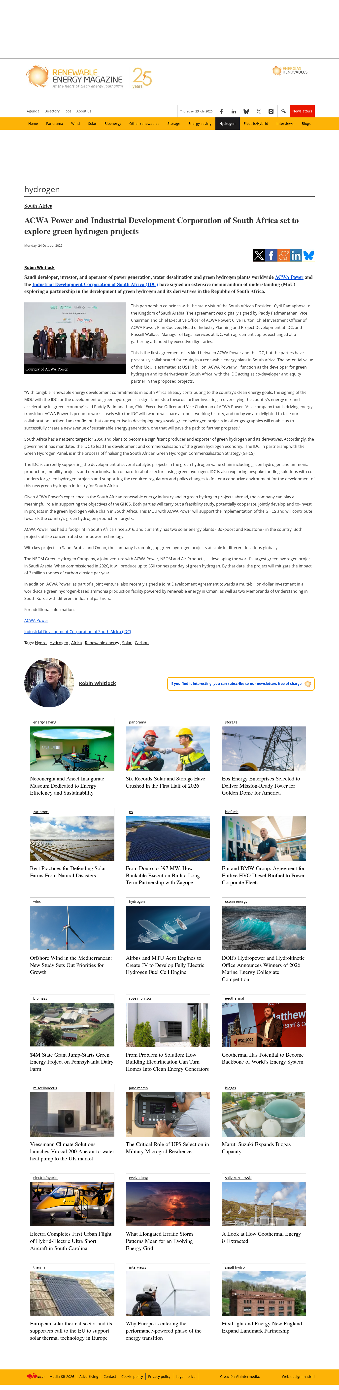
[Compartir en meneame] (283, 255)
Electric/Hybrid (256, 123)
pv (131, 811)
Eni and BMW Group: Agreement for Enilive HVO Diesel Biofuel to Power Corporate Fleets (263, 875)
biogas (230, 1088)
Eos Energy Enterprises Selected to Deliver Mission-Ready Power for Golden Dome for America (261, 785)
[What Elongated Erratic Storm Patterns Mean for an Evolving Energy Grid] (168, 1206)
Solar (92, 123)
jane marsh (138, 1088)
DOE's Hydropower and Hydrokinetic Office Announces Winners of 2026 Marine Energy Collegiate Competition (263, 968)
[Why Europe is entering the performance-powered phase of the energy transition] (168, 1300)
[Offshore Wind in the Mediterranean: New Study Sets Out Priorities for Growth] (72, 938)
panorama (137, 722)
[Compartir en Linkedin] (296, 255)
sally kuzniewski (238, 1177)
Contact (109, 1376)
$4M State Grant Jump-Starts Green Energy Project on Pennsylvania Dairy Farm (71, 1061)
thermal (39, 1267)
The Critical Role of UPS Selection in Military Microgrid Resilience (167, 1147)
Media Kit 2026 (61, 1376)
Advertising (88, 1376)
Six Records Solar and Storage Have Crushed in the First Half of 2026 (165, 782)
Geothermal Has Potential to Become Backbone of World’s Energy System (263, 1058)
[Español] (290, 70)
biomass (40, 998)
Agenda (33, 111)
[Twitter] (258, 111)
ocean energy (236, 901)
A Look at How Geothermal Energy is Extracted (261, 1237)
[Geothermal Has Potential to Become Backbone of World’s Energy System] (264, 1032)
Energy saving (199, 123)
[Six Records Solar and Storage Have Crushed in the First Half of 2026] (168, 755)
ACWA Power (289, 277)
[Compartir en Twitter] (259, 255)
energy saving (44, 722)
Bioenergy (112, 123)
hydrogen (137, 901)
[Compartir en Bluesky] (308, 255)
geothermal (234, 998)
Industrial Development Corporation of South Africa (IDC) (95, 284)
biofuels (231, 811)
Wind (75, 123)
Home (33, 123)
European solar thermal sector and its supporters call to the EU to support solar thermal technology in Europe (71, 1330)
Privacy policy (159, 1376)
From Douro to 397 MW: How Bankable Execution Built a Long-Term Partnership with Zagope (164, 875)
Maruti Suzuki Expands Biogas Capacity (256, 1147)
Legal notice (186, 1376)
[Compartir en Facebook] (271, 255)
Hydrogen (227, 123)
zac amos (41, 811)
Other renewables (144, 123)
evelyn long (138, 1177)
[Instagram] (271, 111)
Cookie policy (132, 1376)
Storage (174, 123)
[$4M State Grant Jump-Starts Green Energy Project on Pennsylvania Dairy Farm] (72, 1026)
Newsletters (302, 111)
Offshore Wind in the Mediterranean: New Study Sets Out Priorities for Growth (71, 964)
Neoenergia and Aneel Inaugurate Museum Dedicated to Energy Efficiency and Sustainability (67, 785)
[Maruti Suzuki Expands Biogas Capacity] (264, 1124)
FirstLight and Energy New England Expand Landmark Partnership (262, 1327)
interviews (137, 1267)
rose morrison (140, 998)
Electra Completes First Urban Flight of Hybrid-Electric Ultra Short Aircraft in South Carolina (70, 1240)
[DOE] (264, 935)
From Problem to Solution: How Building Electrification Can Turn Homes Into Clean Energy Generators (167, 1061)
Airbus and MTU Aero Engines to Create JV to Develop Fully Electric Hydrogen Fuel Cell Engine (165, 964)
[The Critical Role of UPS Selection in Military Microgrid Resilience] (168, 1121)
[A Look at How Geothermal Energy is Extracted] (264, 1214)
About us (83, 111)
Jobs (68, 111)
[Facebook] (221, 111)
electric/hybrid (45, 1177)
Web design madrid (298, 1376)
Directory (52, 111)
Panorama (54, 123)
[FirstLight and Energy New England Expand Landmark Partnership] (264, 1304)
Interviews (285, 123)
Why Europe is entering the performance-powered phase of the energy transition (164, 1330)
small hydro (235, 1267)
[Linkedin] (234, 111)
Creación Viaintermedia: (240, 1376)
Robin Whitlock (39, 267)
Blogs (306, 123)
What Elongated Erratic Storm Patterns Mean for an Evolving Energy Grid (159, 1240)
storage (231, 722)
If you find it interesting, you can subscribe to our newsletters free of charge (236, 683)
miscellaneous (45, 1088)
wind (37, 901)
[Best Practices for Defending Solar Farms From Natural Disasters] (72, 845)
